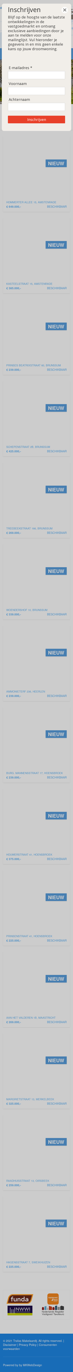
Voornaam (18, 83)
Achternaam (19, 99)
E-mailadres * (20, 67)
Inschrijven (36, 119)
